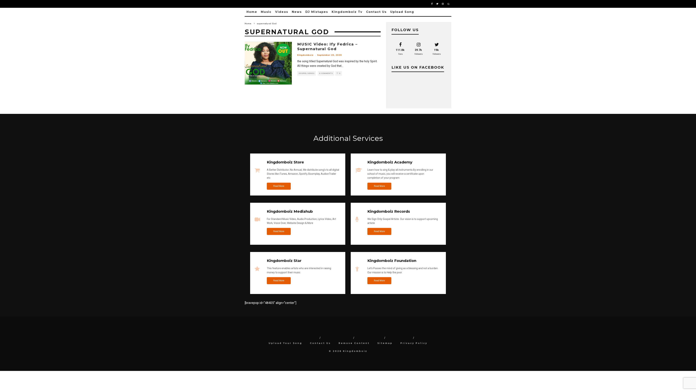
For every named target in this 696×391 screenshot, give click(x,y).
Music (266, 12)
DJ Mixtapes (316, 12)
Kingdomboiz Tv (347, 12)
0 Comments (326, 73)
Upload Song (402, 12)
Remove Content (354, 343)
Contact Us (376, 12)
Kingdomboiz (305, 55)
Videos (281, 12)
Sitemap (385, 343)
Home (251, 12)
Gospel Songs (306, 73)
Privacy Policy (413, 343)
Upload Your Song (285, 343)
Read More (278, 186)
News (297, 12)
